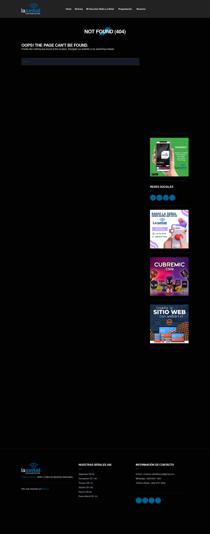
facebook (175, 9)
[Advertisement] (169, 86)
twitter (180, 9)
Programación (125, 8)
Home (68, 8)
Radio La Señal (28, 476)
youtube (186, 9)
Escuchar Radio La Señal (101, 8)
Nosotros (141, 8)
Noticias (79, 8)
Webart (46, 488)
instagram (169, 9)
